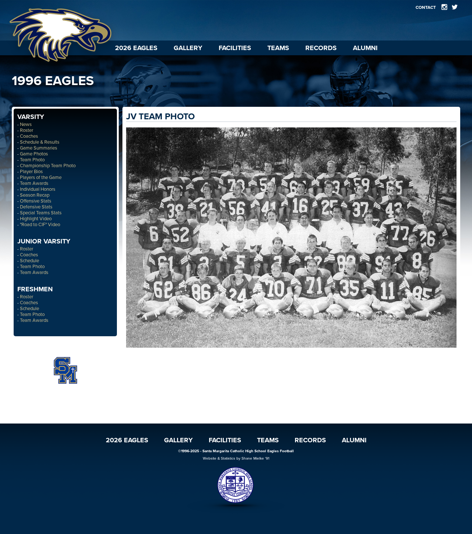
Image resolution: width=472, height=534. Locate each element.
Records (321, 48)
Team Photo (32, 160)
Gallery (188, 48)
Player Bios (31, 172)
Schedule (29, 261)
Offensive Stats (35, 201)
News (26, 124)
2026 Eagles (136, 48)
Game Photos (34, 154)
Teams (278, 48)
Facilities (235, 48)
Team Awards (34, 183)
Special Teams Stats (41, 213)
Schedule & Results (39, 142)
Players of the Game (41, 177)
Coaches (29, 136)
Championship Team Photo (48, 166)
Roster (26, 130)
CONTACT (426, 7)
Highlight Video (36, 219)
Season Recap (34, 195)
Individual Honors (37, 189)
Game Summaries (38, 148)
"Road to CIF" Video (40, 225)
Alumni (365, 48)
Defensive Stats (36, 207)
